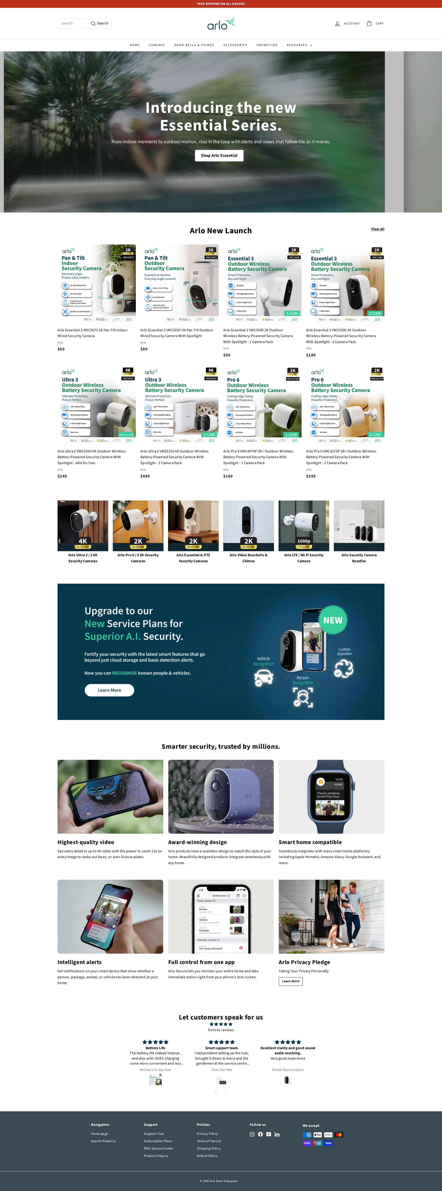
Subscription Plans (158, 1141)
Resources (298, 45)
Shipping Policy (209, 1148)
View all (377, 229)
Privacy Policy (207, 1133)
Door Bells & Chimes (194, 45)
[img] (221, 1024)
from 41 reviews (221, 1030)
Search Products (103, 1141)
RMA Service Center (158, 1148)
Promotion (267, 45)
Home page (99, 1133)
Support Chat (154, 1133)
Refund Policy (207, 1155)
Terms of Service (209, 1141)
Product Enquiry (156, 1155)
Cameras (157, 45)
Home (135, 45)
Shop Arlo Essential (219, 155)
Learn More (290, 981)
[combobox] (85, 23)
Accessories (235, 45)
